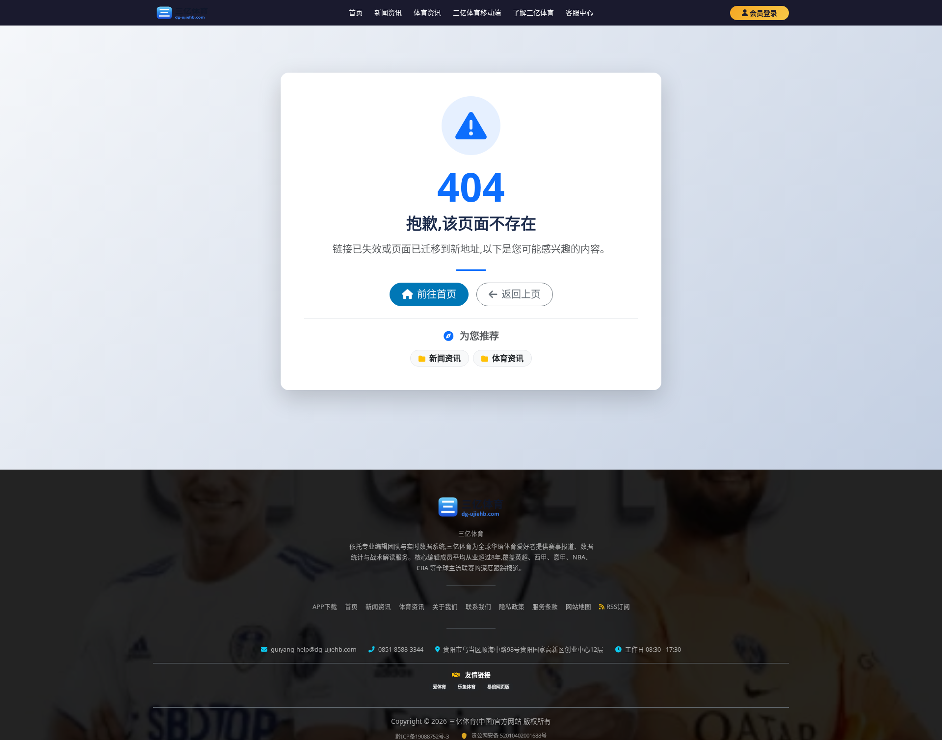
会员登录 (763, 13)
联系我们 (478, 607)
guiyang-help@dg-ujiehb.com (313, 649)
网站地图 (578, 607)
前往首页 (436, 294)
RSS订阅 (618, 607)
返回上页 (521, 294)
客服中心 (579, 12)
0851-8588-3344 (400, 649)
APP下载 (325, 607)
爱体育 (439, 687)
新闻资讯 (388, 12)
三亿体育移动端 (477, 12)
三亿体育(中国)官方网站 (486, 721)
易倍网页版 (498, 687)
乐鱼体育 (466, 687)
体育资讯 (427, 12)
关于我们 (445, 607)
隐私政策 (511, 607)
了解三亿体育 (533, 12)
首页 (356, 12)
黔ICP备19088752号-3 (422, 736)
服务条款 (545, 607)
